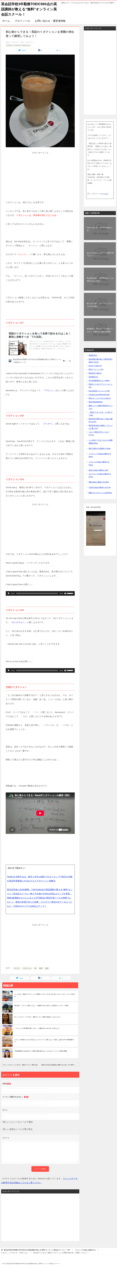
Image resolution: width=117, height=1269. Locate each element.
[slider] (70, 593)
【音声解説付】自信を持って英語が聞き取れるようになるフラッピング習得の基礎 (40, 1051)
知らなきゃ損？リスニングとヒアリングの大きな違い (100, 305)
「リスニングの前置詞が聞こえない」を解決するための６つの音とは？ (37, 1028)
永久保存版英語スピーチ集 (99, 380)
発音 (46, 968)
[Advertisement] (40, 175)
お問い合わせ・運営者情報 (50, 20)
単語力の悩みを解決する (98, 470)
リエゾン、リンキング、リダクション (18, 45)
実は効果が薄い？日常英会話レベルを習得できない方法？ (100, 279)
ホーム (6, 20)
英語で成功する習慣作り (99, 448)
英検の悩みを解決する (98, 482)
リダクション (27, 968)
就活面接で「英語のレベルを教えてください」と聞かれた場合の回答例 (100, 330)
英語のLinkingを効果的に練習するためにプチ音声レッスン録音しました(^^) (60, 1065)
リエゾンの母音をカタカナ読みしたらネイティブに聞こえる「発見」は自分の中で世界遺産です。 (44, 1041)
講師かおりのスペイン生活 (100, 493)
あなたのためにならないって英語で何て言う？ (100, 254)
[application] (40, 593)
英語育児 (93, 355)
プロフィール (22, 20)
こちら (105, 194)
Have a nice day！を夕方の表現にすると (100, 229)
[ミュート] (65, 593)
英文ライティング (96, 369)
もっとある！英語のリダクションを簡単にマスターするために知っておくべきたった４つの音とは (44, 995)
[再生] (9, 593)
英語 (40, 968)
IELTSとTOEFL (95, 366)
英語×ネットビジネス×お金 (100, 398)
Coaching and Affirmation (99, 394)
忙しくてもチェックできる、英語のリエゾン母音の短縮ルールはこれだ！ (37, 1017)
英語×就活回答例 (96, 402)
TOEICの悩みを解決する (99, 487)
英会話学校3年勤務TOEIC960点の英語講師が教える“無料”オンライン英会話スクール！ (29, 9)
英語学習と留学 (95, 373)
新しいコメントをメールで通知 (18, 1122)
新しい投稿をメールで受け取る (18, 1129)
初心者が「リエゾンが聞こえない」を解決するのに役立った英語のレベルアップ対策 (41, 1005)
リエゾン (17, 968)
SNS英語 (93, 377)
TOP (37, 1250)
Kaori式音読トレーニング (99, 391)
